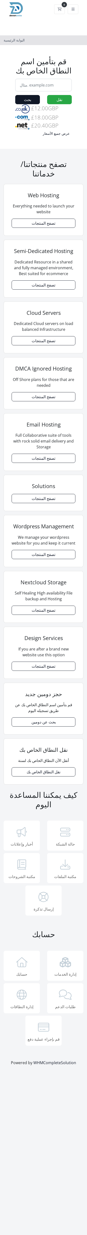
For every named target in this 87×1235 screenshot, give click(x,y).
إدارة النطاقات (21, 1006)
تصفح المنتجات (43, 223)
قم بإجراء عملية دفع (44, 1039)
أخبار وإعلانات (22, 844)
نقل (59, 99)
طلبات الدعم (65, 1006)
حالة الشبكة (65, 844)
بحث (27, 99)
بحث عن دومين (43, 722)
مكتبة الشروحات (21, 876)
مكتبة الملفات (65, 876)
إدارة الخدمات (65, 974)
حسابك (21, 974)
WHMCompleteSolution (54, 1062)
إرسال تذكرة (44, 909)
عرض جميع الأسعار (56, 133)
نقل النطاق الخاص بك (43, 772)
